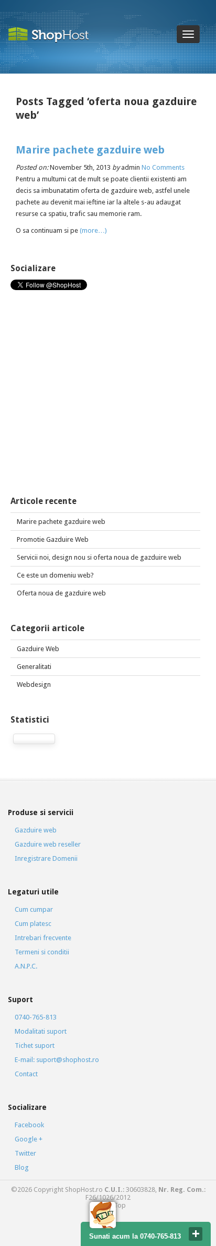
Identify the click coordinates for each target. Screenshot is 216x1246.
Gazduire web (36, 830)
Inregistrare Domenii (46, 858)
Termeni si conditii (42, 952)
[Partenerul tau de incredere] (52, 34)
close (195, 1234)
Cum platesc (33, 924)
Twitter (25, 1153)
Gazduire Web (38, 649)
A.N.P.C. (26, 966)
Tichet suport (35, 1045)
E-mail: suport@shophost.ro (57, 1060)
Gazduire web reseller (48, 844)
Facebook (29, 1125)
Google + (28, 1139)
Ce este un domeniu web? (55, 575)
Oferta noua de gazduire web (61, 593)
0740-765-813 (36, 1017)
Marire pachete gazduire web (90, 149)
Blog (22, 1167)
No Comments (163, 167)
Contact (26, 1074)
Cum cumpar (34, 909)
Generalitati (34, 667)
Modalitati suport (41, 1031)
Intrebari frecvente (43, 938)
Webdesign (34, 684)
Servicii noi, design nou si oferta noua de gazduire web (99, 557)
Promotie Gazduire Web (53, 539)
